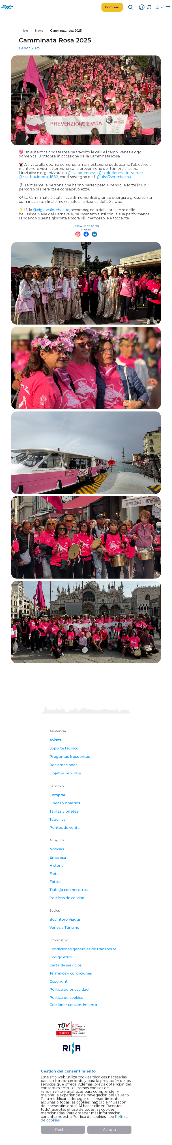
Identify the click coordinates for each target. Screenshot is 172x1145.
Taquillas (57, 819)
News (39, 30)
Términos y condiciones (70, 973)
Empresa (57, 857)
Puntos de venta (64, 827)
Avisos (55, 740)
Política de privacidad (69, 989)
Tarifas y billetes (63, 811)
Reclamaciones (63, 765)
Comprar (57, 795)
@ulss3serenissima (114, 177)
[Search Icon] (130, 7)
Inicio (24, 30)
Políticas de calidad (66, 898)
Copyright (58, 981)
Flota (54, 873)
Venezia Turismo (64, 927)
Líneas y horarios (64, 803)
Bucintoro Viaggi (64, 919)
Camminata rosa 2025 (66, 30)
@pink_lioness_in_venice (121, 173)
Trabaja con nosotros (68, 890)
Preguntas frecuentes (69, 756)
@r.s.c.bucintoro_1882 (38, 177)
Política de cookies (66, 997)
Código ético (60, 957)
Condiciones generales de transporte (82, 949)
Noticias (56, 849)
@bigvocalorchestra (51, 210)
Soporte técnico (63, 748)
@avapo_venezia (83, 173)
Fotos (54, 882)
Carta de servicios (65, 965)
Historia (56, 865)
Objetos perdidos (65, 773)
